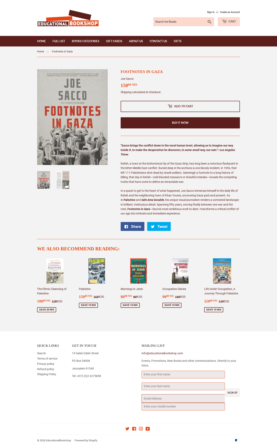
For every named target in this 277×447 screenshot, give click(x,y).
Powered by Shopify (86, 440)
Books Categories (85, 41)
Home (41, 41)
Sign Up (232, 392)
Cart (232, 21)
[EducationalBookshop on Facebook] (134, 429)
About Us (136, 41)
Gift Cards (114, 41)
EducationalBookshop (58, 440)
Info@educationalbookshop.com (162, 353)
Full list (59, 41)
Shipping (126, 92)
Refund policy (45, 369)
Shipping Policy (46, 374)
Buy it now (180, 122)
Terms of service (47, 358)
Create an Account (230, 12)
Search (41, 353)
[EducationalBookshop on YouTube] (148, 429)
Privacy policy (45, 363)
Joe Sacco (127, 78)
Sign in (211, 12)
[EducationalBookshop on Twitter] (127, 429)
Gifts (177, 41)
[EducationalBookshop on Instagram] (141, 429)
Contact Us (158, 41)
